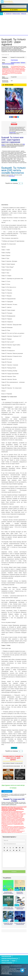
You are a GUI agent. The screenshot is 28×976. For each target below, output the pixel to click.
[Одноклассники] (14, 117)
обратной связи (5, 972)
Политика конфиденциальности (9, 958)
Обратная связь (5, 960)
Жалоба (14, 124)
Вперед (14, 180)
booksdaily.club (8, 2)
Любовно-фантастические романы (13, 63)
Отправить (14, 871)
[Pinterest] (16, 117)
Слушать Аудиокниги (6, 962)
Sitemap (13, 960)
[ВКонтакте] (10, 117)
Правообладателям (6, 956)
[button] (4, 847)
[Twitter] (18, 117)
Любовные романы (15, 62)
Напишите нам (12, 132)
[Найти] (25, 6)
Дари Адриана (14, 60)
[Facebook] (12, 117)
